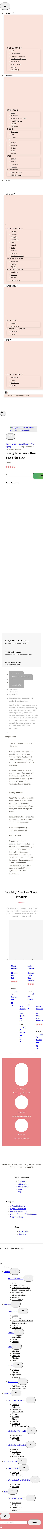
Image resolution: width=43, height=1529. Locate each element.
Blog (19, 1192)
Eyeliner (13, 159)
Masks (13, 248)
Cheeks (11, 1332)
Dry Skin (13, 264)
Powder (13, 124)
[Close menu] (1, 1262)
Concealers (14, 126)
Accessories (13, 1382)
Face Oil (13, 245)
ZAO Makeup (15, 69)
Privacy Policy (23, 1187)
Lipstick (15, 1351)
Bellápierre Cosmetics (18, 56)
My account (23, 1231)
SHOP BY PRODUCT (17, 1400)
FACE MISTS (15, 239)
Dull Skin (13, 277)
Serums (13, 242)
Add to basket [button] (14, 994)
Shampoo (14, 385)
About (20, 1189)
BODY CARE (13, 1468)
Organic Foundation (18, 1209)
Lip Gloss (13, 153)
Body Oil (13, 323)
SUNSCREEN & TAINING (19, 1480)
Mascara (13, 161)
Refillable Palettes (16, 175)
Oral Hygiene (15, 326)
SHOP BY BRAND (15, 1278)
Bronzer (13, 137)
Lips (10, 1346)
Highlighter (14, 132)
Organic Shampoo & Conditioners (23, 1214)
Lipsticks (13, 142)
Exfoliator (14, 234)
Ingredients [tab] (16, 685)
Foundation (14, 115)
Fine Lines (14, 275)
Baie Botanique (15, 53)
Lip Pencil (14, 145)
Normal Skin (14, 261)
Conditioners (15, 383)
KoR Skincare (15, 61)
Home (8, 180)
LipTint (13, 151)
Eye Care (13, 250)
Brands (7, 1272)
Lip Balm (13, 148)
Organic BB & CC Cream (18, 118)
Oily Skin (13, 266)
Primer (13, 113)
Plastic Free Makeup (18, 1211)
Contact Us (22, 1181)
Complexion (13, 1311)
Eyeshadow (14, 164)
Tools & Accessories (17, 256)
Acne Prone (14, 272)
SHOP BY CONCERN (17, 1445)
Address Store (23, 1184)
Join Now (22, 1234)
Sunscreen (14, 253)
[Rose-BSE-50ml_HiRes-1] (23, 430)
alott (12, 51)
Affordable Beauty (17, 1206)
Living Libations (16, 64)
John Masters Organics (18, 59)
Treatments (14, 377)
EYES (10, 1365)
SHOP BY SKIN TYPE (17, 1431)
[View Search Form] (5, 6)
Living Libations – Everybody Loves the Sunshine (31, 973)
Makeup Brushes (16, 172)
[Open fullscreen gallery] (10, 436)
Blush (12, 134)
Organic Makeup (16, 1217)
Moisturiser (14, 237)
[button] (11, 467)
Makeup (7, 1304)
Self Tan (13, 334)
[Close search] (5, 1516)
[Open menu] (3, 413)
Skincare (7, 1393)
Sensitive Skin (15, 280)
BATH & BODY (10, 1461)
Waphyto (13, 67)
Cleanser (13, 231)
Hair (6, 1491)
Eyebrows (14, 167)
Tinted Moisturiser (16, 121)
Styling (13, 380)
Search (34, 1522)
